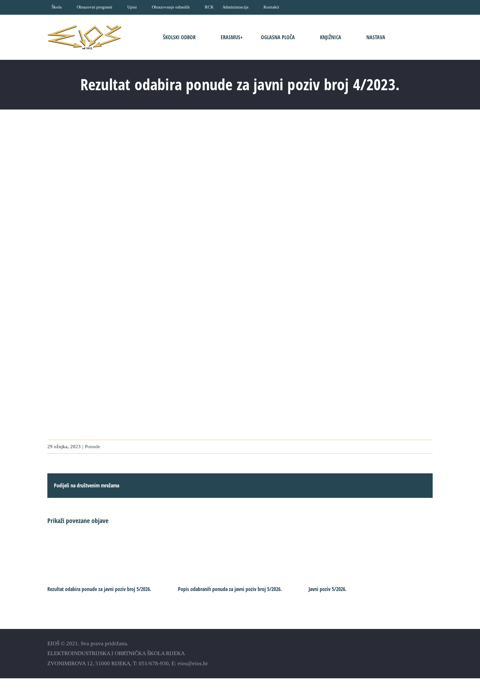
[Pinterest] (429, 653)
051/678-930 (154, 663)
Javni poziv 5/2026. (327, 589)
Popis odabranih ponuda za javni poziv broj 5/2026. (230, 589)
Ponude (92, 446)
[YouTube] (407, 653)
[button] (412, 37)
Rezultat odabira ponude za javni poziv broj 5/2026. (99, 589)
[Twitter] (418, 653)
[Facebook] (395, 653)
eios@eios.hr (193, 663)
